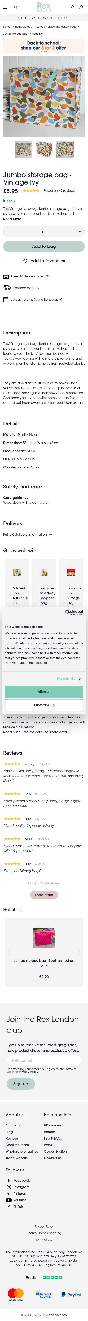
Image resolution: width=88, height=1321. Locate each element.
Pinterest (20, 1193)
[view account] (72, 7)
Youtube (20, 1200)
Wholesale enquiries (22, 1151)
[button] (15, 7)
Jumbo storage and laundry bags (56, 26)
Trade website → (19, 1158)
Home (6, 26)
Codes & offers (55, 1151)
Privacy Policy (28, 1072)
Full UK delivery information (25, 534)
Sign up (20, 1083)
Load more (44, 895)
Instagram (22, 1187)
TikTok (18, 1206)
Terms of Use (44, 1239)
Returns (49, 1132)
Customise (42, 705)
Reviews (12, 1138)
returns (29, 732)
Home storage (23, 26)
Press (48, 1145)
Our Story (13, 1125)
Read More (12, 219)
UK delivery (53, 1125)
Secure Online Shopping (44, 1233)
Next (79, 952)
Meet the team (17, 1145)
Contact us (52, 1158)
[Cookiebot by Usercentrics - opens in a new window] (65, 612)
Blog (9, 1132)
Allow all (44, 691)
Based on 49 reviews (59, 191)
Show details (66, 678)
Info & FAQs (53, 1138)
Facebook (22, 1180)
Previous (9, 952)
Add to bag (44, 246)
